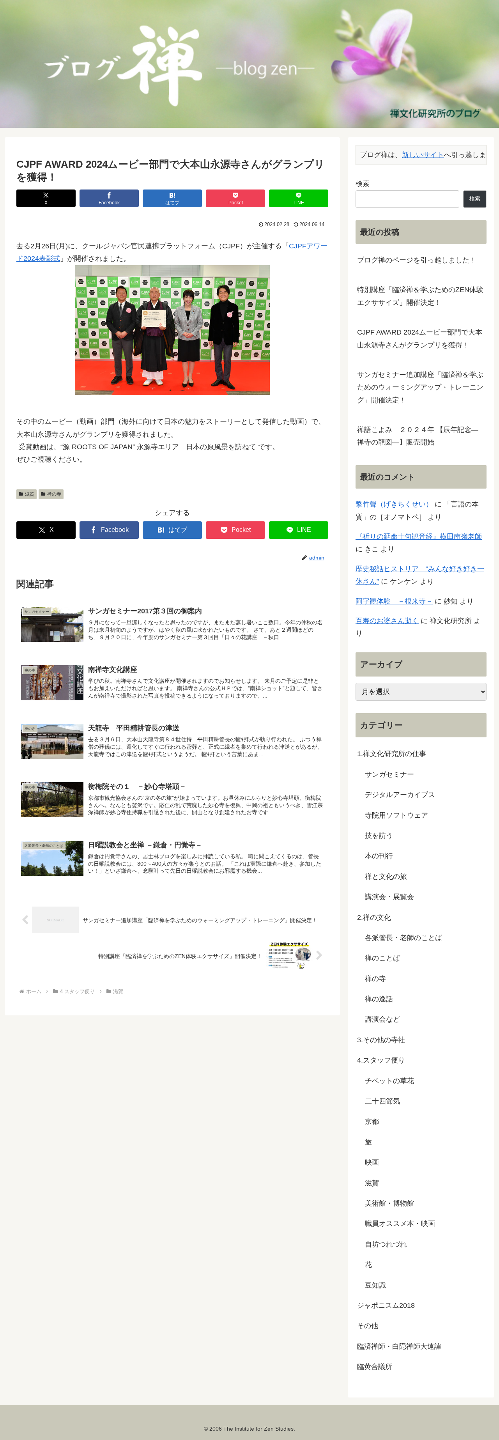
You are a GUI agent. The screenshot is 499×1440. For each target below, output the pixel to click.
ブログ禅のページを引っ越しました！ (416, 260)
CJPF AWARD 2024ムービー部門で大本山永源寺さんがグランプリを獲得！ (419, 338)
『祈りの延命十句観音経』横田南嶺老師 (419, 536)
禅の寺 (54, 494)
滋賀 (29, 494)
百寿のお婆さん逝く (387, 621)
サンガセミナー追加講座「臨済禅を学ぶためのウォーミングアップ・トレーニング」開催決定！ (420, 387)
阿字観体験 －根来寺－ (394, 601)
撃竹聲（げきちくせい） (394, 504)
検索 (363, 184)
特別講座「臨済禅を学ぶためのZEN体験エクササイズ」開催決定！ (420, 296)
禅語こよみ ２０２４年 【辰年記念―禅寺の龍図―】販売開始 (417, 436)
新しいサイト (423, 155)
